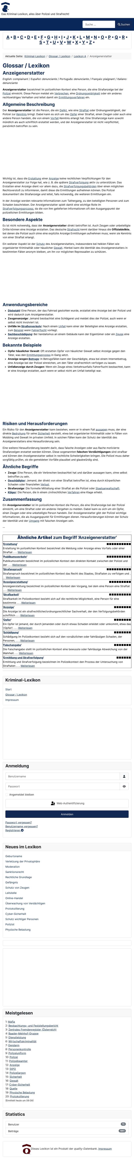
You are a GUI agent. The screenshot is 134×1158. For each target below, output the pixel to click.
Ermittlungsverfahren (72, 97)
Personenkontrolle (19, 1049)
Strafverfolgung (79, 182)
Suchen (125, 24)
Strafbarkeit (11, 594)
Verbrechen (61, 93)
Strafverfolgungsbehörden (80, 186)
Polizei (14, 1057)
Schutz (40, 243)
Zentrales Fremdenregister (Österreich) (32, 1029)
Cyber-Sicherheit (19, 1084)
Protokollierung (19, 1096)
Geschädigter (16, 480)
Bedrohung (18, 433)
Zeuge (119, 334)
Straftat (84, 110)
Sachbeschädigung (20, 334)
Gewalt (14, 1080)
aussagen (101, 429)
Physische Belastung (22, 1092)
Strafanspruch (12, 569)
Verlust (45, 484)
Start (8, 689)
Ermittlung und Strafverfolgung (23, 657)
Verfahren (73, 492)
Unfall (62, 326)
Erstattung (34, 178)
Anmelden (67, 814)
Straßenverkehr (31, 326)
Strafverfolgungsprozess (18, 208)
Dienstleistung (17, 1037)
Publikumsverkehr (15, 556)
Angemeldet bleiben (21, 794)
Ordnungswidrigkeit (88, 93)
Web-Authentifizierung (70, 803)
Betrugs (34, 358)
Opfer (73, 114)
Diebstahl (14, 310)
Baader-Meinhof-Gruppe (23, 1033)
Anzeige (15, 1065)
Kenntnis (21, 114)
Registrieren (13, 830)
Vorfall (54, 118)
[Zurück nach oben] (128, 1151)
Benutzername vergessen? (21, 826)
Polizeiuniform (17, 1053)
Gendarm (13, 1045)
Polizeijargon (18, 1072)
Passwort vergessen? (18, 822)
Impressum (12, 699)
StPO (13, 1068)
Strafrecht (73, 229)
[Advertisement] (18, 977)
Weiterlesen (25, 552)
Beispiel (18, 330)
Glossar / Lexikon (16, 694)
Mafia (11, 1021)
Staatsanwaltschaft (107, 488)
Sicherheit (16, 1076)
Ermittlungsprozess (38, 355)
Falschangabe (12, 645)
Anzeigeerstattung (15, 582)
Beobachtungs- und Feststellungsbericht (33, 1025)
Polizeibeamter (18, 1061)
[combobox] (99, 24)
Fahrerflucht (39, 330)
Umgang (34, 520)
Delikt (63, 110)
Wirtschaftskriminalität (22, 1041)
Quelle (13, 1088)
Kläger (12, 492)
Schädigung (10, 632)
